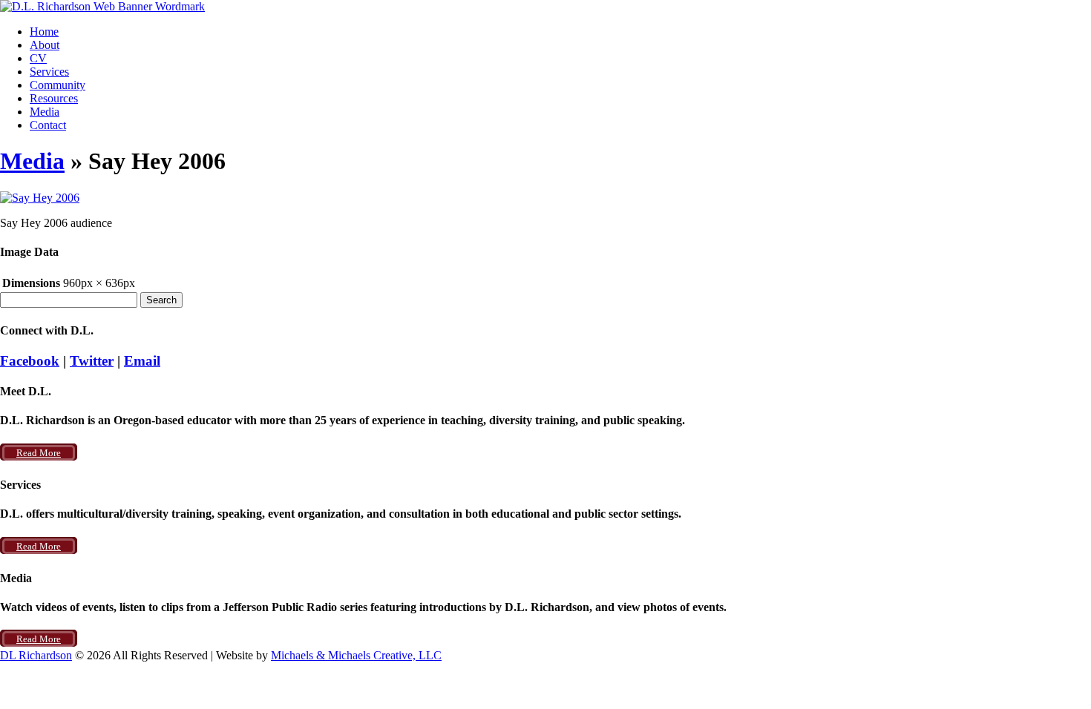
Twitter (92, 361)
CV (38, 58)
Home (44, 31)
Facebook (29, 361)
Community (57, 85)
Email (142, 361)
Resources (54, 98)
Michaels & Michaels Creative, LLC (356, 655)
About (44, 45)
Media (44, 111)
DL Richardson (36, 655)
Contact (48, 125)
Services (49, 71)
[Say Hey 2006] (39, 197)
